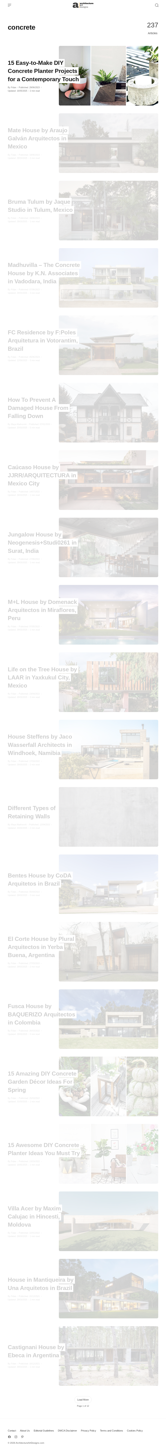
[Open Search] (157, 5)
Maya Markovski (19, 424)
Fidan (13, 87)
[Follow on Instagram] (16, 1437)
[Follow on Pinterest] (22, 1437)
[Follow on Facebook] (9, 1437)
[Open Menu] (9, 5)
